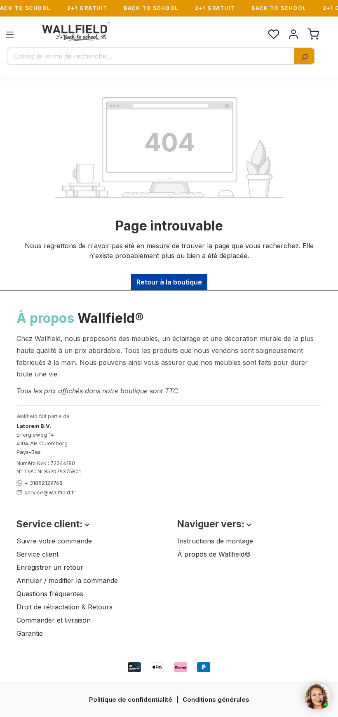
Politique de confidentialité (130, 699)
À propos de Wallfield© (214, 554)
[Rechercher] (304, 56)
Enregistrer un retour (49, 567)
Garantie (29, 633)
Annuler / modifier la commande (67, 580)
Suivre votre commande (54, 541)
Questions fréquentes (49, 594)
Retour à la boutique (169, 282)
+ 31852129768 (43, 483)
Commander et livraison (53, 620)
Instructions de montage (215, 541)
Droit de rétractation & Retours (64, 607)
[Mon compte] (293, 34)
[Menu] (10, 34)
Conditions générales (216, 699)
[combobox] (150, 56)
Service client (37, 554)
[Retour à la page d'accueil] (76, 31)
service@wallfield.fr (49, 492)
